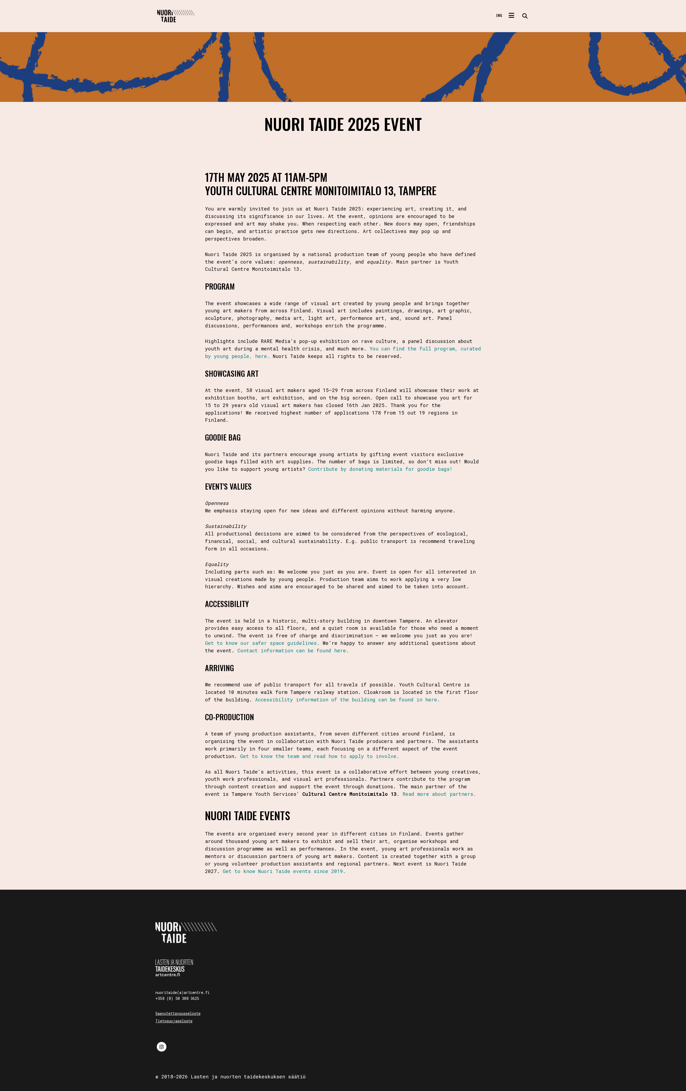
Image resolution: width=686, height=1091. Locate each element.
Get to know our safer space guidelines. (262, 643)
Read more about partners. (439, 794)
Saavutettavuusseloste (177, 1013)
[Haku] (523, 16)
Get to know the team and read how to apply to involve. (319, 756)
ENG (499, 15)
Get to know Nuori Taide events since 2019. (284, 871)
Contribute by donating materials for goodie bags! (380, 469)
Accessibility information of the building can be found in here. (347, 699)
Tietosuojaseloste (173, 1020)
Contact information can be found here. (293, 650)
